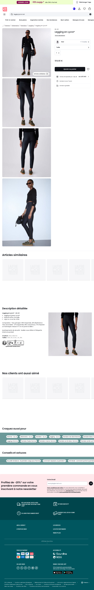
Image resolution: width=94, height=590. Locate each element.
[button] (89, 9)
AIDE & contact (21, 525)
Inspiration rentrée (36, 20)
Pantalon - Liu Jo (41, 437)
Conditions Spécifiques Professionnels (13, 584)
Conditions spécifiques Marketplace (23, 582)
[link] (72, 76)
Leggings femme (12, 441)
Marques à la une (78, 20)
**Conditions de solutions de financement (39, 586)
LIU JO (57, 29)
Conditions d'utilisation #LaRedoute (52, 584)
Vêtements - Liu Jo (26, 437)
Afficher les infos (47, 541)
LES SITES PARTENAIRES (59, 529)
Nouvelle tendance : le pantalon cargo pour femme (23, 461)
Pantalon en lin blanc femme (68, 441)
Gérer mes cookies (8, 586)
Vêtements (15, 26)
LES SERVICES (56, 525)
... (2, 26)
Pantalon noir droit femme (71, 437)
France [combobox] (86, 582)
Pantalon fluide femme (28, 441)
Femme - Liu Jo (12, 437)
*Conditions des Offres (21, 586)
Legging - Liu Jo (55, 437)
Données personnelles (69, 584)
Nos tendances (52, 20)
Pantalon (24, 26)
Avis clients (38, 584)
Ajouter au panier (70, 69)
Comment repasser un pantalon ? (54, 461)
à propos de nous (22, 529)
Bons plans (23, 20)
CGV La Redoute (8, 582)
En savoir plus (70, 569)
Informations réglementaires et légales (66, 582)
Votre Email (51, 480)
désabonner (70, 490)
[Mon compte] (79, 9)
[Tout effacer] (90, 14)
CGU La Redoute (29, 584)
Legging (31, 26)
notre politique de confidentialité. (70, 492)
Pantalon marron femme (47, 441)
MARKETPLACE (57, 533)
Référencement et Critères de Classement (45, 582)
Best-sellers (65, 20)
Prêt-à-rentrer (10, 20)
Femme (7, 26)
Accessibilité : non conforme (59, 586)
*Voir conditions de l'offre (55, 488)
